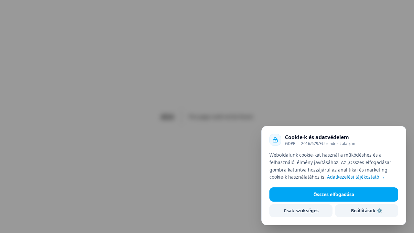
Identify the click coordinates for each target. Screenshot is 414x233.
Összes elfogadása (333, 194)
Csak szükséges (301, 210)
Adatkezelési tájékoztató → (356, 177)
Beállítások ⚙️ (366, 210)
